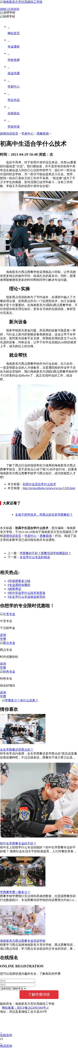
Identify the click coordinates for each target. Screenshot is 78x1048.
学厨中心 (27, 133)
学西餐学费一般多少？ (15, 892)
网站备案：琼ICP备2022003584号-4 (25, 1007)
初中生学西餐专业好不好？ (18, 843)
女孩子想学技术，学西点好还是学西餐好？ (44, 514)
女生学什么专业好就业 (35, 557)
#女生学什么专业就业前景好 (26, 596)
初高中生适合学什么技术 (39, 484)
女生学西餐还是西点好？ (16, 749)
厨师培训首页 (9, 133)
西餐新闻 (43, 133)
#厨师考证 (14, 588)
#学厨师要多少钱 (19, 581)
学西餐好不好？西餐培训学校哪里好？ (45, 553)
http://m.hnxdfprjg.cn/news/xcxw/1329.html (49, 488)
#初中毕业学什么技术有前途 (26, 592)
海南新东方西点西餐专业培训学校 (22, 940)
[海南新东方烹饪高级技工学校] (21, 1)
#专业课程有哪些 (19, 585)
